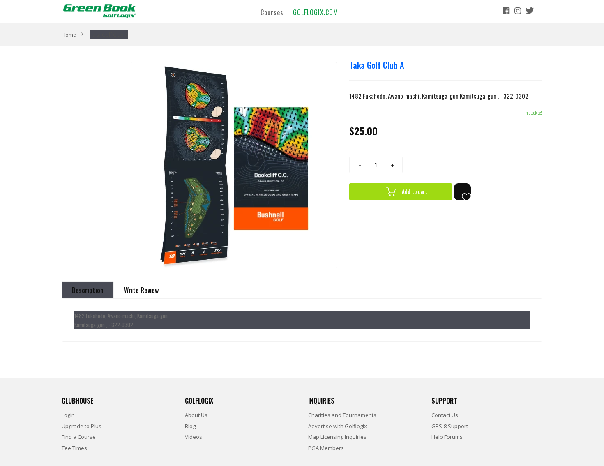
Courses (272, 11)
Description (88, 290)
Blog (190, 426)
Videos (193, 437)
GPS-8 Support (449, 426)
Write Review (141, 290)
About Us (196, 415)
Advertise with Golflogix (337, 426)
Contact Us (444, 415)
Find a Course (79, 437)
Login (68, 415)
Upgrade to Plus (81, 426)
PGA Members (326, 448)
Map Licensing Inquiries (337, 437)
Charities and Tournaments (342, 415)
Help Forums (447, 437)
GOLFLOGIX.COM (315, 11)
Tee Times (74, 448)
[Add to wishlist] (462, 191)
